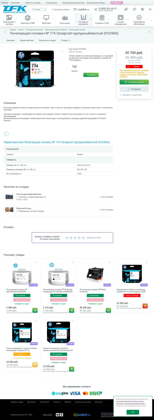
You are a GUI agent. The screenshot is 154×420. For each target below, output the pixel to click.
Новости (56, 402)
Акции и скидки (17, 402)
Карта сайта (47, 415)
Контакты (99, 402)
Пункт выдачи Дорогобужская (28, 194)
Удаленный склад (23, 208)
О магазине (44, 402)
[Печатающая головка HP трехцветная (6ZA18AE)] (22, 273)
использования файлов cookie (134, 403)
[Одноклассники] (61, 414)
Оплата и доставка (83, 402)
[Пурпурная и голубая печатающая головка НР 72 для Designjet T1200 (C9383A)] (132, 273)
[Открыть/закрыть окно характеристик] (6, 133)
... (151, 20)
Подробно (91, 75)
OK (133, 412)
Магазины (31, 402)
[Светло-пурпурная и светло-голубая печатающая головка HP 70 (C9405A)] (22, 332)
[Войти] (150, 9)
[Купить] (35, 310)
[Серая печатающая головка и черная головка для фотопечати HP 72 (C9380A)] (58, 332)
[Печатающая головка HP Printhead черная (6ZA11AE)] (58, 273)
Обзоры (67, 402)
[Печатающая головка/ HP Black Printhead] (95, 273)
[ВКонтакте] (57, 414)
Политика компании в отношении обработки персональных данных (108, 414)
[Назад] (5, 32)
